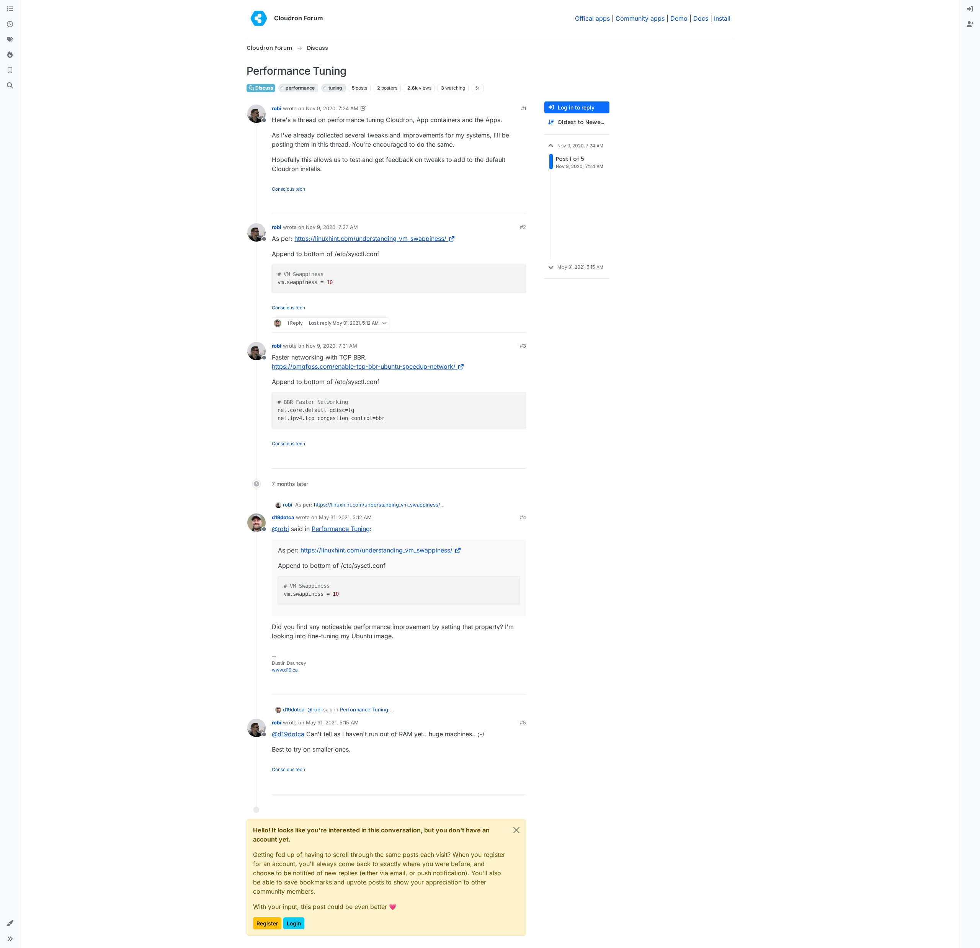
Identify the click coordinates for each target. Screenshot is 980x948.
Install (722, 18)
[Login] (970, 9)
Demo (679, 18)
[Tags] (10, 40)
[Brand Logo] (259, 18)
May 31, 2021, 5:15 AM (332, 722)
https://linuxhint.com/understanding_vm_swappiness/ (370, 238)
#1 (523, 108)
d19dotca (283, 517)
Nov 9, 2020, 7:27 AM (332, 227)
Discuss (263, 88)
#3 (523, 346)
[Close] (516, 830)
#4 (523, 517)
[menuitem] (970, 9)
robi (276, 108)
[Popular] (10, 55)
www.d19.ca (285, 670)
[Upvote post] (507, 205)
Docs (700, 18)
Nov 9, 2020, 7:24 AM (332, 108)
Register (267, 923)
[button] (10, 923)
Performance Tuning (341, 529)
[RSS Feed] (477, 88)
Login (294, 923)
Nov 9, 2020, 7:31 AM (331, 346)
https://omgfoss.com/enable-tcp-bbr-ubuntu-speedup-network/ (364, 366)
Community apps (640, 18)
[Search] (10, 86)
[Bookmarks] (10, 70)
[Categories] (10, 9)
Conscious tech (288, 189)
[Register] (970, 24)
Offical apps (592, 18)
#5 (523, 722)
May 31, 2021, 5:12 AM (345, 517)
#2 (523, 227)
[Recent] (10, 24)
